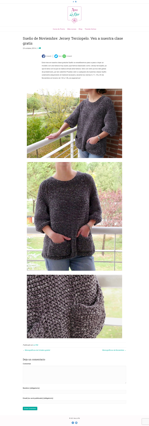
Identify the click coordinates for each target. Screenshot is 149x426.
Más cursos (71, 29)
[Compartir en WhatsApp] (67, 56)
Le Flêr (35, 345)
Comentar (27, 364)
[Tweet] (58, 56)
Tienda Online (90, 29)
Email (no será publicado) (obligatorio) (38, 398)
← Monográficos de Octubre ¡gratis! (36, 350)
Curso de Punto (59, 29)
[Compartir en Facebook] (46, 56)
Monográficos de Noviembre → (114, 350)
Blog (80, 29)
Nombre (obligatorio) (31, 388)
